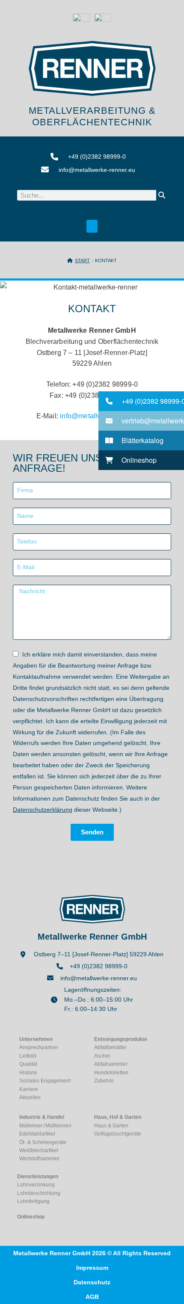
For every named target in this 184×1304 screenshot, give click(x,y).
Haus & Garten (111, 1126)
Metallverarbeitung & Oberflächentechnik (92, 116)
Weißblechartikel (38, 1150)
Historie (28, 1073)
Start (82, 260)
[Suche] (161, 195)
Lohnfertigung (33, 1201)
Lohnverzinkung (36, 1185)
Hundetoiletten (111, 1073)
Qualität (28, 1064)
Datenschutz (92, 1282)
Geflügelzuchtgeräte (117, 1134)
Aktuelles (30, 1097)
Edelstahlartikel (37, 1134)
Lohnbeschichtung (38, 1193)
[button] (92, 226)
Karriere (28, 1089)
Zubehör (104, 1081)
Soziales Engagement (45, 1081)
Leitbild (27, 1056)
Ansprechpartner (38, 1047)
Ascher (102, 1056)
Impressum (92, 1267)
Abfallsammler (111, 1064)
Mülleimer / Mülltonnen (45, 1126)
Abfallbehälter (110, 1047)
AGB (92, 1296)
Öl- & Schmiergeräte (42, 1142)
